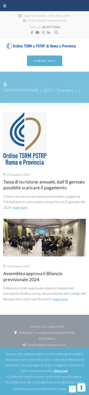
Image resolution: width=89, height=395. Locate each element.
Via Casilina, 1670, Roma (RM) (50, 15)
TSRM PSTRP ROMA (21, 90)
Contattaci (44, 60)
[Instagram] (43, 32)
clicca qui (61, 371)
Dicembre (65, 90)
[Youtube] (37, 32)
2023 (47, 90)
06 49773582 (51, 27)
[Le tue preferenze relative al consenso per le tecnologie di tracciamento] (81, 387)
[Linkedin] (48, 32)
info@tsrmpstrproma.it (51, 20)
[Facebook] (32, 32)
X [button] (72, 389)
